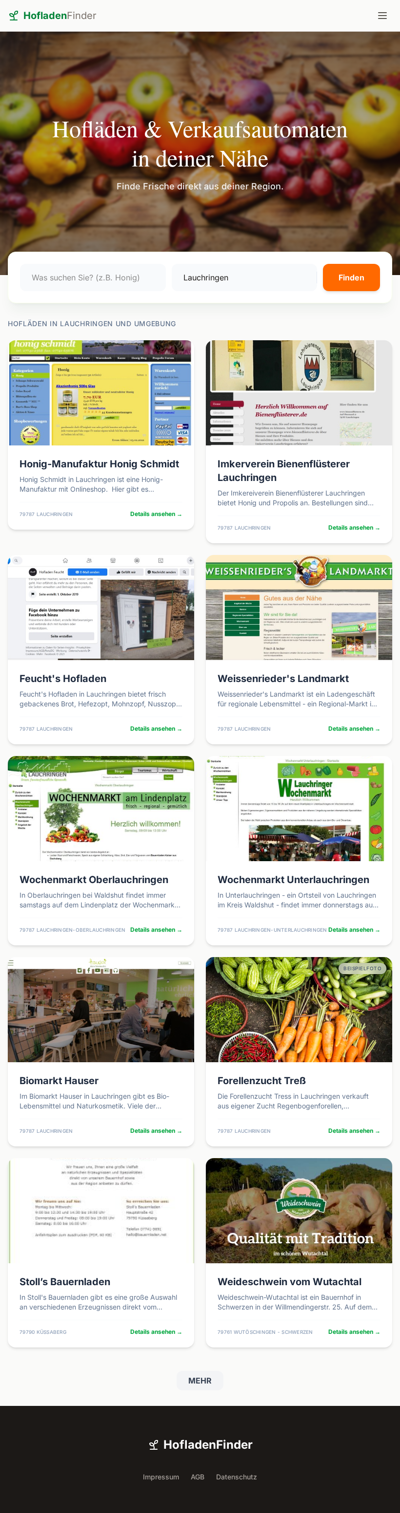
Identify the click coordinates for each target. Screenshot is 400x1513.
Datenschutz (236, 1477)
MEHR (200, 1380)
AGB (197, 1477)
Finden (351, 277)
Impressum (161, 1477)
